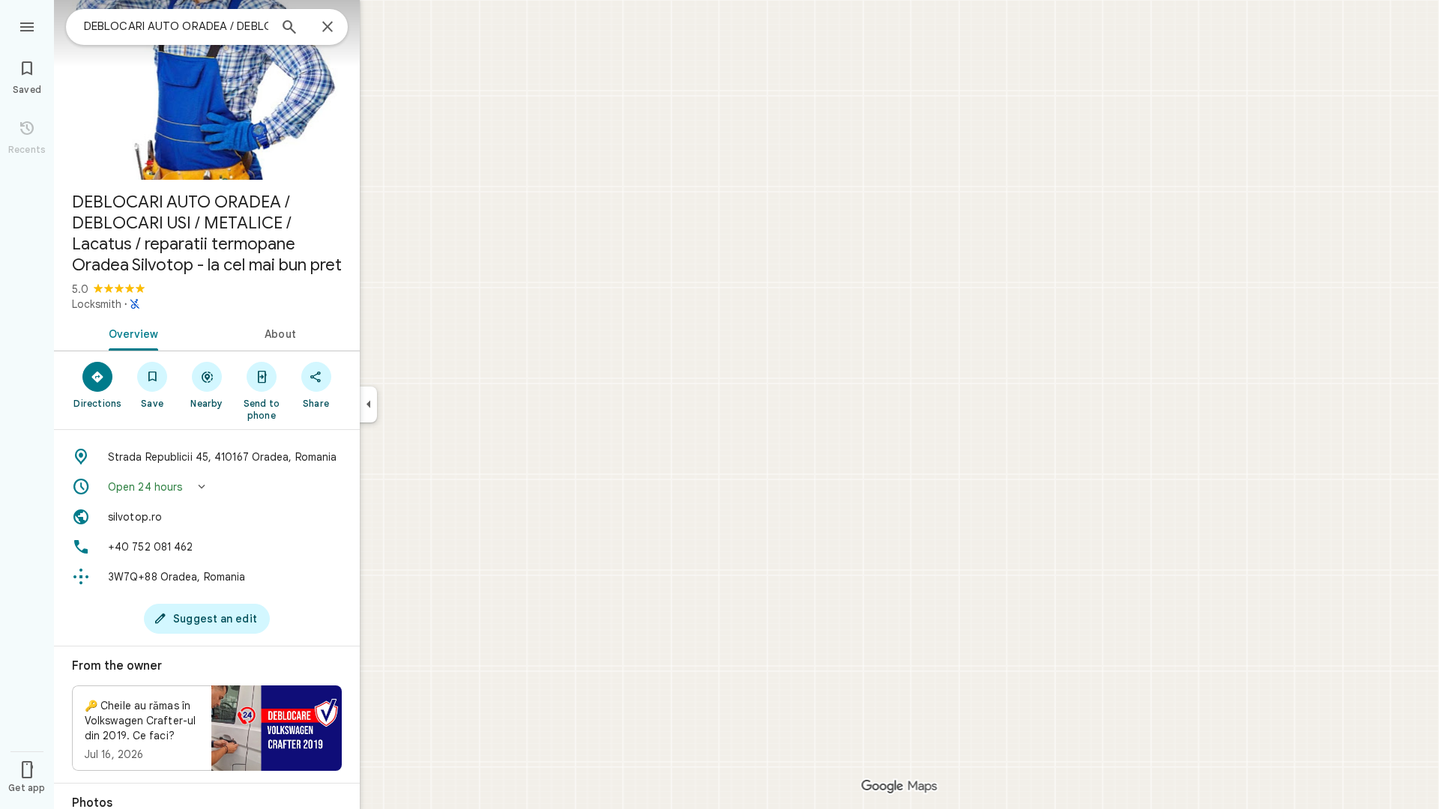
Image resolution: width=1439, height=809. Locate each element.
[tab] (130, 333)
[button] (207, 487)
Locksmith (96, 304)
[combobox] (176, 26)
